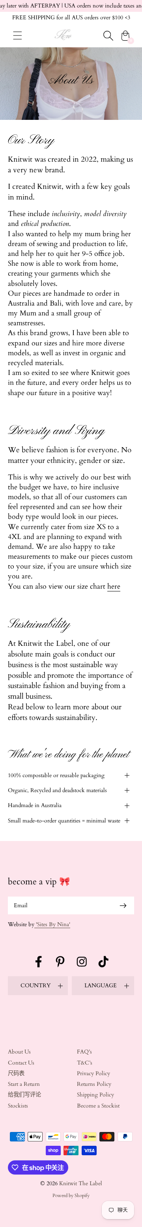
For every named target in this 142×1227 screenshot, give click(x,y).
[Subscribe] (123, 905)
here (113, 586)
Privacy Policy (93, 1073)
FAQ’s (84, 1051)
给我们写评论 (24, 1094)
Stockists (18, 1106)
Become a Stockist (98, 1106)
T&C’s (84, 1063)
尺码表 (16, 1073)
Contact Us (21, 1063)
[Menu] (17, 35)
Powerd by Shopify (71, 1195)
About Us (19, 1051)
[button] (71, 775)
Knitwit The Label (80, 1183)
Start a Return (24, 1084)
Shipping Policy (95, 1094)
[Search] (108, 35)
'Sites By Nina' (52, 924)
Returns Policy (94, 1084)
